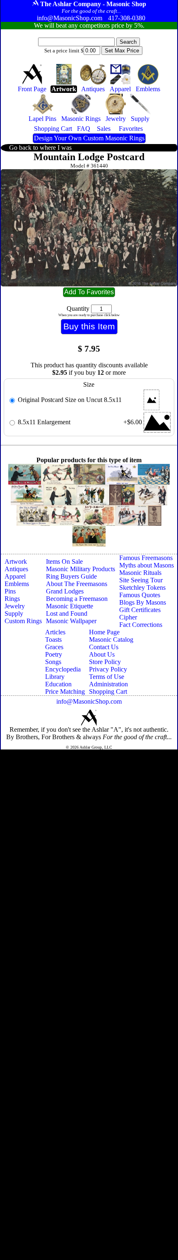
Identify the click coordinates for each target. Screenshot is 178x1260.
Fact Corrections (140, 624)
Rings (12, 598)
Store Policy (105, 661)
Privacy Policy (108, 669)
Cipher (128, 617)
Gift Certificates (140, 609)
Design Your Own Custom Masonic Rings (89, 138)
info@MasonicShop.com (89, 701)
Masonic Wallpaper (71, 620)
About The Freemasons (76, 583)
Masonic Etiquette (69, 606)
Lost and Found (66, 613)
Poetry (53, 654)
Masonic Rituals (140, 572)
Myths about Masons (146, 565)
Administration (108, 684)
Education (58, 684)
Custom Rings (23, 620)
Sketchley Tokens (142, 587)
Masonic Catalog (111, 639)
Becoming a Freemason (77, 598)
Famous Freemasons (146, 557)
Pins (10, 591)
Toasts (53, 639)
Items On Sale (64, 561)
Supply (14, 613)
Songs (53, 661)
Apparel (15, 576)
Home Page (104, 632)
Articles (55, 632)
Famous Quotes (139, 594)
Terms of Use (106, 676)
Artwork (16, 561)
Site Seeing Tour (141, 580)
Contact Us (103, 646)
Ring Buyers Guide (71, 576)
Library (55, 676)
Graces (54, 646)
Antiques (16, 568)
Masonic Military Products (80, 568)
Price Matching (65, 691)
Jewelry (15, 606)
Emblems (17, 583)
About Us (102, 654)
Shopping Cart (108, 691)
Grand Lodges (65, 591)
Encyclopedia (63, 669)
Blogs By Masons (142, 602)
